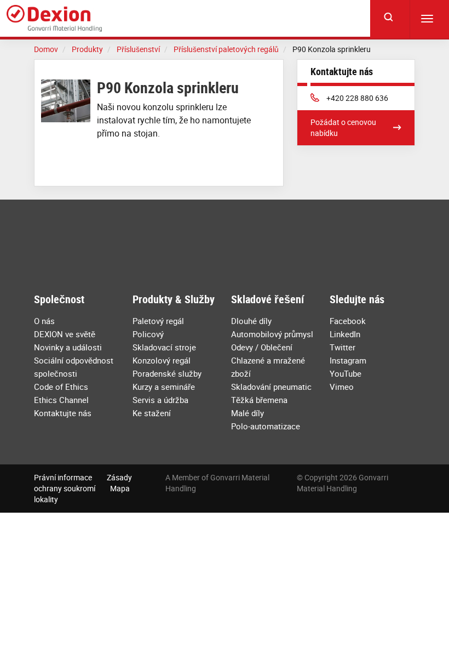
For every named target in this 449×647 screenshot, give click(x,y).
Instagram (348, 360)
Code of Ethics (61, 386)
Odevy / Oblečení (261, 347)
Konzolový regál (162, 360)
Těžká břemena (259, 399)
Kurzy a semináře (164, 386)
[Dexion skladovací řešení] (54, 18)
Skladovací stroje (164, 347)
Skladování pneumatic (271, 386)
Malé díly (247, 412)
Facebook (348, 320)
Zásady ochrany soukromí (83, 482)
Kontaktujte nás (62, 412)
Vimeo (342, 386)
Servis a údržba (160, 399)
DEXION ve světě (64, 333)
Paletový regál (158, 320)
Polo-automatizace (265, 426)
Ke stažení (152, 412)
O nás (44, 320)
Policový (148, 333)
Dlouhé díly (251, 320)
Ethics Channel (61, 399)
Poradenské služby (167, 373)
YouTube (345, 373)
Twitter (342, 347)
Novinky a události (68, 347)
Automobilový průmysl (272, 333)
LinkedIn (345, 333)
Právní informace (63, 477)
